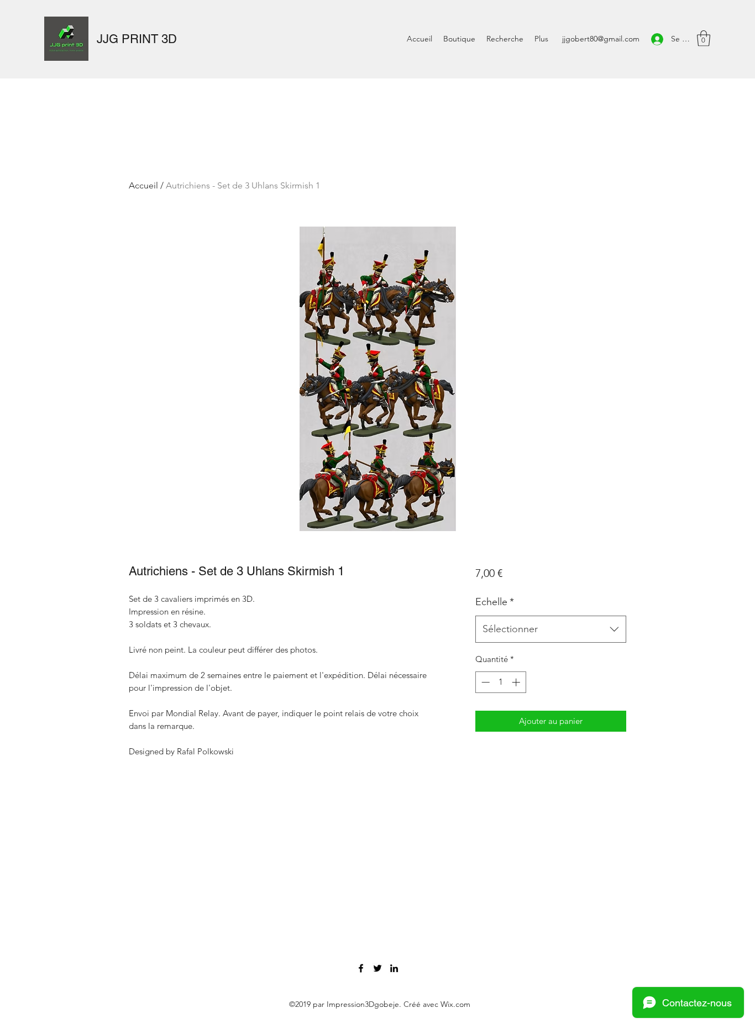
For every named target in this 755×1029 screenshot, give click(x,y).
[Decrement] (484, 682)
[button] (703, 38)
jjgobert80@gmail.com (600, 39)
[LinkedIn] (394, 968)
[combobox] (550, 629)
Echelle (494, 602)
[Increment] (517, 682)
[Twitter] (377, 968)
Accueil (143, 185)
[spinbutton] (500, 682)
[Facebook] (360, 968)
